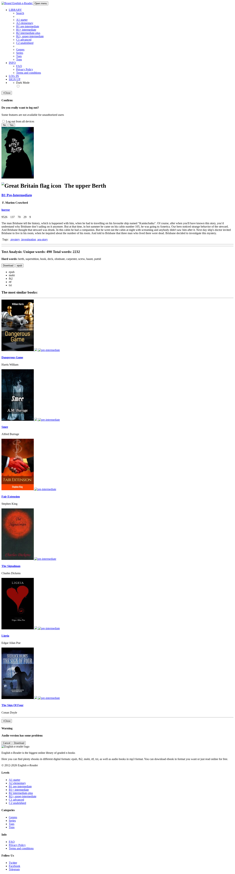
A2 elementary (24, 23)
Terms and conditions (28, 72)
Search (20, 13)
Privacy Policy (24, 69)
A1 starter (22, 19)
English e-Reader (22, 3)
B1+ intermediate (26, 29)
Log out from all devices (19, 121)
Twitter (13, 862)
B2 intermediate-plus (28, 33)
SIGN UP (14, 79)
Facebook (14, 866)
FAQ (19, 66)
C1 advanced (23, 39)
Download (8, 265)
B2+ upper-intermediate (30, 36)
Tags (19, 56)
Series (19, 52)
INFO (12, 62)
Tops (19, 59)
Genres (20, 49)
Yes (12, 125)
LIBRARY (15, 9)
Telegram (14, 869)
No (4, 125)
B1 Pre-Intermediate (16, 195)
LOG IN (14, 76)
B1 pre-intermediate (27, 26)
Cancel (6, 743)
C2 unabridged (24, 42)
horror (5, 209)
